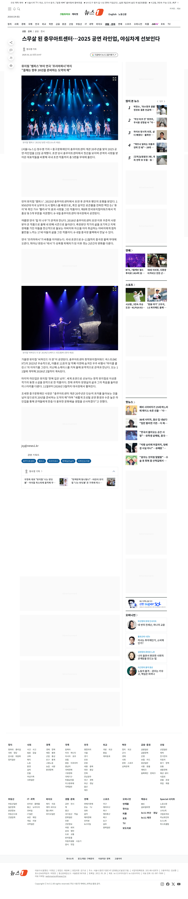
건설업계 (11, 817)
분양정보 (11, 810)
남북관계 (125, 766)
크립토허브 (65, 14)
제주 (86, 790)
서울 (86, 753)
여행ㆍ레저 (69, 827)
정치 (10, 744)
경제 (48, 744)
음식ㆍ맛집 (69, 844)
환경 (29, 766)
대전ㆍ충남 (88, 770)
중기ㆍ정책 (164, 763)
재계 (162, 753)
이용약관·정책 (104, 858)
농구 (105, 821)
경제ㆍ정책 (50, 749)
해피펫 (75, 14)
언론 (67, 821)
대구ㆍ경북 (88, 780)
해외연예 (87, 817)
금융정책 (144, 753)
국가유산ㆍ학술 (71, 814)
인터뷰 (86, 821)
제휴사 (144, 799)
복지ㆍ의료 (50, 804)
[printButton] (11, 65)
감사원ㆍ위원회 (14, 756)
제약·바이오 (51, 807)
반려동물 (68, 838)
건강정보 (68, 824)
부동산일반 (12, 804)
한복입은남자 (68, 461)
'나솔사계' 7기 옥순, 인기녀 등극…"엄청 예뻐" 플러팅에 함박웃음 (41, 2)
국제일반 (68, 787)
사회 (29, 744)
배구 (105, 817)
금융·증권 (146, 744)
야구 (105, 804)
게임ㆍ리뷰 (31, 821)
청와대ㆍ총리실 (14, 749)
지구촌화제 (69, 783)
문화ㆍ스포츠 (127, 763)
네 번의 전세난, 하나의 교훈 (151, 624)
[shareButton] (11, 42)
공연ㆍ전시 (69, 804)
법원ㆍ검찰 (31, 753)
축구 (105, 810)
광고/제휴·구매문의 (86, 858)
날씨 (29, 770)
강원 (86, 763)
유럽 (67, 760)
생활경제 (163, 770)
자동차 (162, 760)
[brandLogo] (94, 11)
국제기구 (68, 776)
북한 (124, 744)
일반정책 (11, 807)
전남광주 (87, 776)
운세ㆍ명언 (69, 831)
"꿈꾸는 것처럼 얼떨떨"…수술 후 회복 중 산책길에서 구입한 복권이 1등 (153, 461)
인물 (29, 773)
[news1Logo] (19, 872)
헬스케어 (49, 810)
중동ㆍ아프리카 (71, 763)
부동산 (11, 799)
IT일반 (30, 814)
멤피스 (41, 461)
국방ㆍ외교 (107, 749)
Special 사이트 (167, 799)
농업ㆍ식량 (50, 766)
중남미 (67, 766)
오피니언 (131, 615)
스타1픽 (163, 810)
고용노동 (49, 763)
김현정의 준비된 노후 (146, 652)
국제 (67, 744)
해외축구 (106, 814)
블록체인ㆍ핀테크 (148, 773)
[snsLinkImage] (162, 884)
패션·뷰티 (164, 773)
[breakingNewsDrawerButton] (14, 9)
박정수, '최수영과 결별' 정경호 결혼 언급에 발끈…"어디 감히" (145, 110)
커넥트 (172, 8)
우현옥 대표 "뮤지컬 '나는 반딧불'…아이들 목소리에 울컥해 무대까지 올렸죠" (39, 481)
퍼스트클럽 (164, 824)
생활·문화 (70, 799)
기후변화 (68, 773)
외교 (105, 744)
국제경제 (68, 770)
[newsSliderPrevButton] (157, 101)
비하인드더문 (84, 461)
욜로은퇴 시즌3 (144, 636)
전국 (86, 744)
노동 (29, 763)
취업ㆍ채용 (164, 783)
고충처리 (118, 858)
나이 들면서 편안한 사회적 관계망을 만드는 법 (151, 657)
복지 (29, 760)
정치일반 (11, 760)
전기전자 (163, 756)
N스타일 (87, 824)
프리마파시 (53, 461)
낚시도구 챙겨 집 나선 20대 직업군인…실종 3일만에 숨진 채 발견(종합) (103, 2)
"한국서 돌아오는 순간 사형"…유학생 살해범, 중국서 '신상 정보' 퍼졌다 (153, 436)
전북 (86, 773)
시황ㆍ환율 (145, 766)
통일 (105, 753)
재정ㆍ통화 (50, 753)
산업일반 (163, 749)
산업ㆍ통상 (50, 756)
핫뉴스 (129, 402)
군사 (124, 753)
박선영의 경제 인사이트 (147, 621)
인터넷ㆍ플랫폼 (33, 804)
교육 (29, 756)
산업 (162, 744)
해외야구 (106, 807)
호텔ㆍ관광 (164, 780)
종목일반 (106, 827)
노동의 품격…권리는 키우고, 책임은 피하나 (150, 673)
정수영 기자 (31, 49)
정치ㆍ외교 (126, 749)
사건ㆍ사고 (31, 749)
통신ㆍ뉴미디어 (33, 807)
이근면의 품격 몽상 (145, 667)
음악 (86, 814)
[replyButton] (11, 50)
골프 (105, 824)
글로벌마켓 (145, 807)
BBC (143, 804)
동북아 (67, 749)
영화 (86, 810)
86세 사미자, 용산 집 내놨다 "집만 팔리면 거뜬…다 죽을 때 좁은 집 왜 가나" (153, 423)
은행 (143, 756)
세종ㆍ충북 (88, 766)
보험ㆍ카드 (145, 760)
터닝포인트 (164, 817)
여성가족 (30, 776)
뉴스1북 (163, 821)
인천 (86, 760)
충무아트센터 (29, 461)
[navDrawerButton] (10, 9)
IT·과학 (31, 799)
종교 (67, 810)
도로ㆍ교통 (69, 834)
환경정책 (49, 770)
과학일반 (30, 824)
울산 (86, 787)
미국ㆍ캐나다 (70, 753)
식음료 (162, 776)
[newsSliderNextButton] (164, 101)
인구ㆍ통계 (50, 760)
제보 (178, 8)
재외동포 (106, 756)
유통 (162, 766)
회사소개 (69, 858)
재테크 (143, 770)
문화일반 (68, 817)
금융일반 (144, 749)
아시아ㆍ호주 (70, 756)
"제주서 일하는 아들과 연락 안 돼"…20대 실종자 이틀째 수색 (144, 147)
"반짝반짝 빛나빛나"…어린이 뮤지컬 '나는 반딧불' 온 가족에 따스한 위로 (87, 481)
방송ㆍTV (88, 807)
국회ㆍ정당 (12, 753)
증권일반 (144, 763)
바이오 (49, 799)
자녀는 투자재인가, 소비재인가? (151, 642)
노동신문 (122, 14)
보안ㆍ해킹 (31, 817)
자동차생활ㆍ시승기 (73, 841)
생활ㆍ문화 (27, 31)
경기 (86, 756)
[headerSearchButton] (18, 9)
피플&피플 (69, 780)
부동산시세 (12, 814)
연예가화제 (88, 804)
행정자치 (87, 749)
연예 (128, 250)
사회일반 (30, 780)
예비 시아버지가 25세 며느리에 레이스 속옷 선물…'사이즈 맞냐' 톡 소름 (153, 411)
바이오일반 (50, 814)
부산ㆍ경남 (88, 783)
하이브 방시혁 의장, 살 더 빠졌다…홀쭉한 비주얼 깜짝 (145, 135)
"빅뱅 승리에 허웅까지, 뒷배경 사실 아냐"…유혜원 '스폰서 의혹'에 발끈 (153, 448)
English (113, 14)
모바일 (29, 810)
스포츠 (129, 285)
